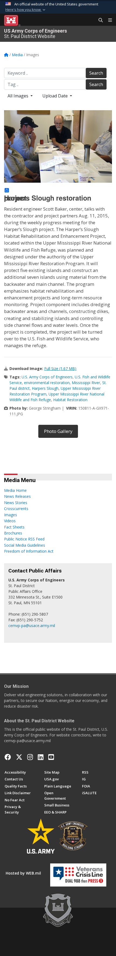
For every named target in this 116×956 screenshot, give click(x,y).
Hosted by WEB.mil (23, 873)
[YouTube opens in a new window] (51, 757)
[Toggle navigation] (108, 20)
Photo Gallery (58, 431)
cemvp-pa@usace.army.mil (31, 625)
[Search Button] (99, 20)
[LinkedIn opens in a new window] (40, 757)
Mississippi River (86, 382)
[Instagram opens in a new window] (30, 757)
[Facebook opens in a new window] (8, 757)
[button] (25, 9)
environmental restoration (47, 382)
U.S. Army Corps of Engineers (47, 376)
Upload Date (55, 96)
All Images (18, 96)
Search (96, 73)
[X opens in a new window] (19, 757)
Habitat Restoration (70, 399)
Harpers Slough (45, 388)
